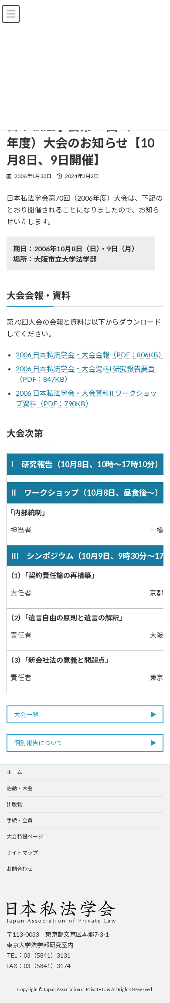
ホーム (14, 772)
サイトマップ (22, 852)
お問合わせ (20, 869)
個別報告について (38, 742)
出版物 (14, 804)
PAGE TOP (157, 963)
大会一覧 (26, 715)
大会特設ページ (25, 836)
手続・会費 (20, 820)
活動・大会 (20, 788)
